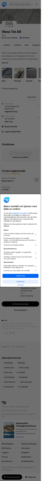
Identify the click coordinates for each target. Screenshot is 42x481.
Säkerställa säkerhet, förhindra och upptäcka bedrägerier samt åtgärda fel (19, 266)
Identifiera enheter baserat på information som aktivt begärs (18, 258)
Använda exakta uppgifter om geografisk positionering (17, 253)
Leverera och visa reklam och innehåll (17, 270)
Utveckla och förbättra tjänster (14, 245)
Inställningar (20, 281)
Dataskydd (20, 285)
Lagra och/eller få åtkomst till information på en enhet (18, 234)
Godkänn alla (20, 276)
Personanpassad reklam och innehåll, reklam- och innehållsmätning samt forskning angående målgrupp (19, 240)
